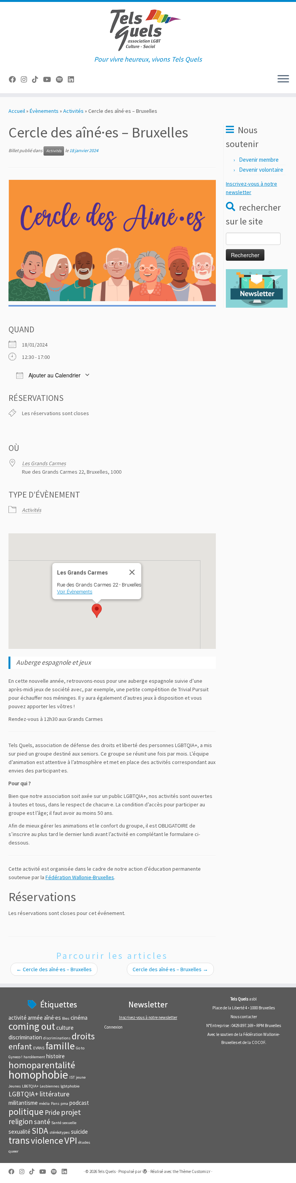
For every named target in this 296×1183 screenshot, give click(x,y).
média (44, 1103)
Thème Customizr (194, 1171)
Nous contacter (243, 1016)
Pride (52, 1112)
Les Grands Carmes (44, 463)
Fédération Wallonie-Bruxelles (79, 877)
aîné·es (52, 1017)
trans (19, 1140)
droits (83, 1036)
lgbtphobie (70, 1086)
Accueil (16, 110)
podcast (79, 1102)
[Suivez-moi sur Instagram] (26, 79)
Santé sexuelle (63, 1122)
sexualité (19, 1131)
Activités (73, 110)
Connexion (113, 1027)
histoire (55, 1056)
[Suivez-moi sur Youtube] (49, 79)
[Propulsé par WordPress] (145, 1170)
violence (47, 1140)
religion (20, 1121)
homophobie (38, 1074)
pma (64, 1103)
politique (26, 1111)
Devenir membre (259, 159)
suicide (79, 1131)
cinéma (79, 1017)
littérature (54, 1094)
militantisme (23, 1102)
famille (60, 1046)
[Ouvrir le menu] (283, 79)
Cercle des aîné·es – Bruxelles (54, 969)
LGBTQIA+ (23, 1094)
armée (35, 1017)
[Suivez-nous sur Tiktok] (37, 79)
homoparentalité (41, 1065)
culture (65, 1027)
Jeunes (14, 1086)
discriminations (57, 1038)
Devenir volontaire (261, 169)
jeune (81, 1077)
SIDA (40, 1131)
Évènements (44, 110)
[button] (97, 610)
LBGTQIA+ (30, 1086)
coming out (31, 1026)
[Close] (132, 572)
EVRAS (38, 1048)
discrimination (25, 1037)
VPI (70, 1140)
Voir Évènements (74, 592)
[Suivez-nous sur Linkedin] (73, 79)
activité (17, 1017)
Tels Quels (107, 1171)
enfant (20, 1046)
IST (72, 1077)
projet (71, 1112)
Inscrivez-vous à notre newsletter (148, 1017)
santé (42, 1122)
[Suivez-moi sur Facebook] (15, 79)
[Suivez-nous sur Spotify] (62, 79)
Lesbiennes (49, 1086)
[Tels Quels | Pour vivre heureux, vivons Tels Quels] (148, 29)
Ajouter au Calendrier (54, 375)
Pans (55, 1103)
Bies (65, 1018)
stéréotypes (59, 1132)
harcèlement (34, 1056)
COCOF (258, 1042)
